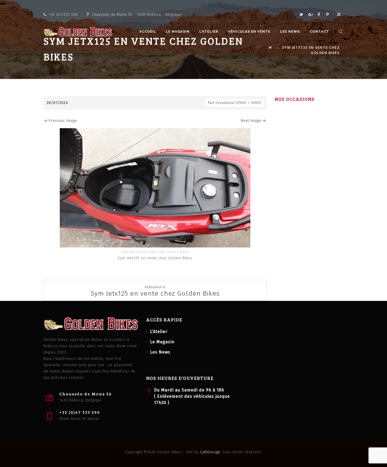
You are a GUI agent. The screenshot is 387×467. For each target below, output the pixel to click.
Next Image (251, 120)
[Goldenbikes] (77, 31)
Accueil (147, 31)
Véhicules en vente (249, 31)
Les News (290, 31)
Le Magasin (178, 31)
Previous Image (63, 120)
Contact (319, 31)
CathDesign (210, 452)
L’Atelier (208, 31)
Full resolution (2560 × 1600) (234, 103)
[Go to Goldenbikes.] (270, 47)
